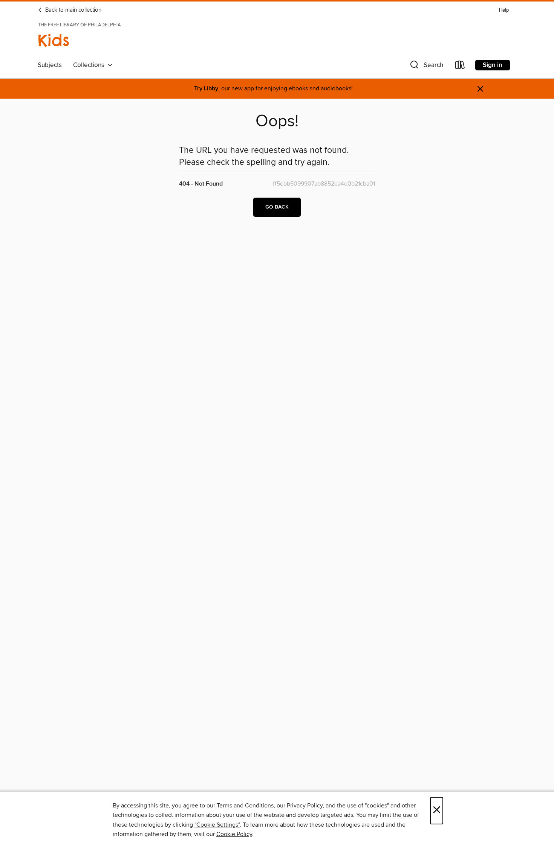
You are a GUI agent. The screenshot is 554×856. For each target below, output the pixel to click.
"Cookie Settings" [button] (217, 825)
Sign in (492, 65)
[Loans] (460, 66)
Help (504, 10)
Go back (277, 207)
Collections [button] (90, 65)
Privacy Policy (305, 805)
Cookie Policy (234, 834)
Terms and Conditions (245, 805)
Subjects (50, 65)
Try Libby (206, 89)
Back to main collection (72, 10)
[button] (426, 66)
